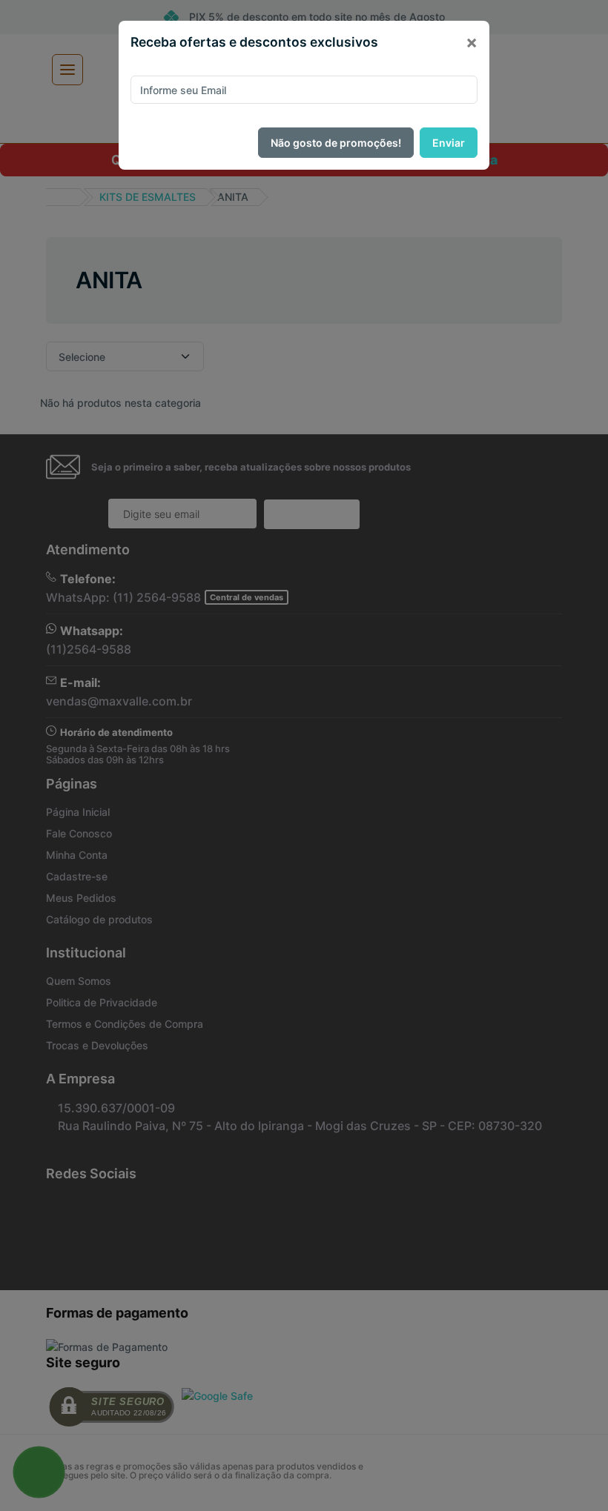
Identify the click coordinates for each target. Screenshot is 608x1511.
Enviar (448, 142)
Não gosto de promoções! (336, 142)
